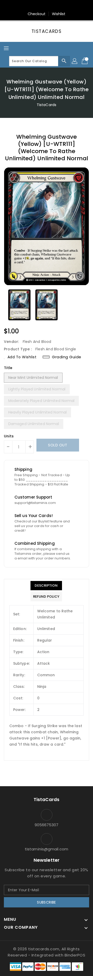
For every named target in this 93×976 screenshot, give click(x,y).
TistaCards (47, 31)
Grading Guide (66, 357)
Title (8, 367)
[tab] (46, 585)
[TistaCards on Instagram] (46, 6)
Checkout (37, 13)
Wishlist (59, 13)
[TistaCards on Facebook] (37, 6)
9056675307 (47, 825)
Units (9, 436)
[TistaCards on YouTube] (56, 6)
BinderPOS (75, 955)
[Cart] (85, 61)
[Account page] (75, 61)
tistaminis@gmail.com (46, 849)
